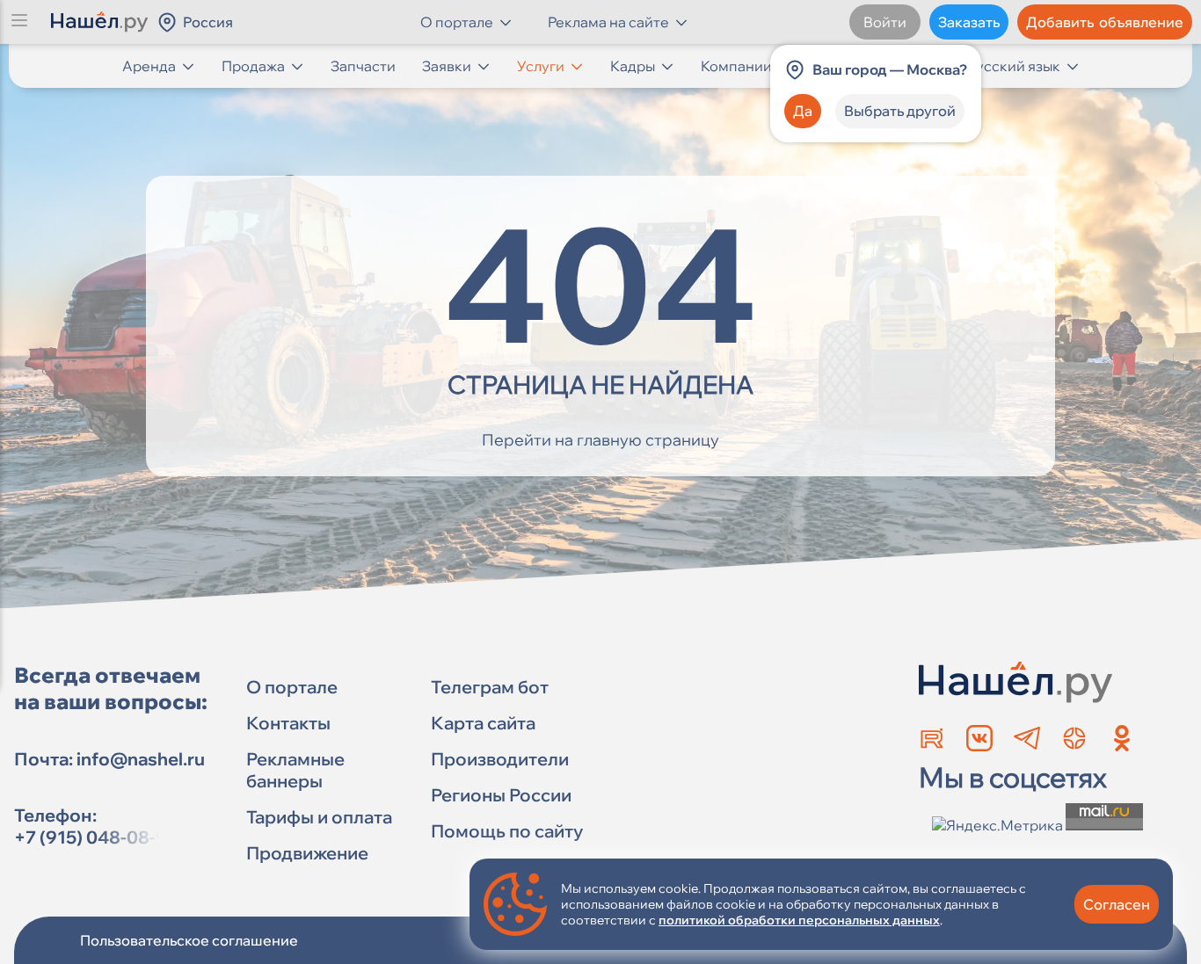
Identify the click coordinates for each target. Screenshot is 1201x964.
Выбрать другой (900, 111)
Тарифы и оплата (319, 817)
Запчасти (363, 66)
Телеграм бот (490, 687)
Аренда (149, 66)
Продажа (253, 66)
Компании (736, 66)
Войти (884, 22)
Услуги (540, 66)
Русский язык (1013, 66)
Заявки (446, 66)
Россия (208, 22)
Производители (500, 759)
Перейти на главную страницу (600, 440)
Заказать (969, 22)
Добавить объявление (1104, 22)
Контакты (288, 723)
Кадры (632, 66)
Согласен (1116, 904)
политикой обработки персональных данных (799, 920)
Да (802, 111)
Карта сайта (483, 723)
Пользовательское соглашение (189, 940)
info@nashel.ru (140, 759)
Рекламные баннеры (295, 770)
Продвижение (307, 853)
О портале (292, 687)
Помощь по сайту (507, 831)
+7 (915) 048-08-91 (95, 837)
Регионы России (501, 795)
